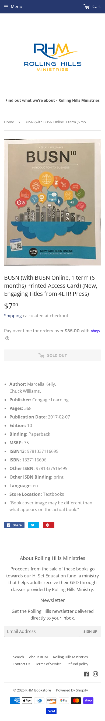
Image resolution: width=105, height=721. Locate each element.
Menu (16, 6)
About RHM (38, 656)
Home (9, 121)
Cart (96, 6)
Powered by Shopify (72, 690)
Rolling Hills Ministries (70, 656)
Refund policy (77, 663)
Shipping (13, 316)
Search (18, 656)
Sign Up (90, 631)
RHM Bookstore (38, 690)
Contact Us (21, 663)
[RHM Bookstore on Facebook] (86, 675)
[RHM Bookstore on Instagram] (95, 675)
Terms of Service (48, 663)
